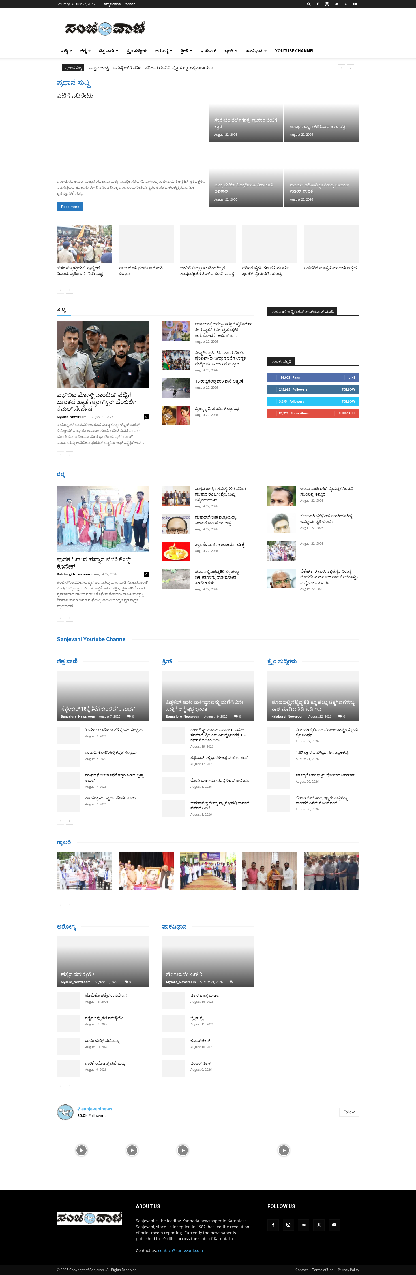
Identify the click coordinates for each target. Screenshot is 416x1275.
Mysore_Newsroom (72, 416)
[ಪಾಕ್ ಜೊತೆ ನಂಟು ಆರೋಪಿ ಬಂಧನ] (146, 244)
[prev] (341, 67)
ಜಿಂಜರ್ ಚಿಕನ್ (200, 1064)
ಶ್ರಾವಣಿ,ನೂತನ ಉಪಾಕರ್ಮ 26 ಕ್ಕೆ (219, 544)
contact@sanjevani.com (180, 1250)
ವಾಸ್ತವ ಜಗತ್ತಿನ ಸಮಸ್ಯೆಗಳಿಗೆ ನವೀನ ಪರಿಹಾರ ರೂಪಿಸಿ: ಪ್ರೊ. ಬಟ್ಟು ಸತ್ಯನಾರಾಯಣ (220, 494)
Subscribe (347, 413)
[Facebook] (317, 4)
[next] (350, 67)
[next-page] (69, 290)
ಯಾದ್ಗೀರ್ (311, 474)
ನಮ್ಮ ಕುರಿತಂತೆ (112, 4)
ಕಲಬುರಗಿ (166, 474)
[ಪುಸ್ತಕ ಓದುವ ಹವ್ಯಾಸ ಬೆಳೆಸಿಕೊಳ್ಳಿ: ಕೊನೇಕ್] (103, 519)
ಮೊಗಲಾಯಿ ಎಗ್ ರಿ (184, 975)
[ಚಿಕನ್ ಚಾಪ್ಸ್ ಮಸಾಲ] (173, 1001)
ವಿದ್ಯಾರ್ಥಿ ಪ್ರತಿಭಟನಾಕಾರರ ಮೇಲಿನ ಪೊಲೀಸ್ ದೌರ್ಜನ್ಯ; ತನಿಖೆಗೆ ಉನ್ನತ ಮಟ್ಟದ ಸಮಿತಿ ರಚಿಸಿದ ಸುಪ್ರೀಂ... (220, 358)
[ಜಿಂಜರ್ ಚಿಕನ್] (173, 1069)
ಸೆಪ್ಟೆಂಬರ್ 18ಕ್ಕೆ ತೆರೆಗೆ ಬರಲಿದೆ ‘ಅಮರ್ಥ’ (98, 709)
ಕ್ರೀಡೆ (184, 50)
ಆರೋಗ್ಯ (161, 50)
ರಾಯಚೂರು (204, 474)
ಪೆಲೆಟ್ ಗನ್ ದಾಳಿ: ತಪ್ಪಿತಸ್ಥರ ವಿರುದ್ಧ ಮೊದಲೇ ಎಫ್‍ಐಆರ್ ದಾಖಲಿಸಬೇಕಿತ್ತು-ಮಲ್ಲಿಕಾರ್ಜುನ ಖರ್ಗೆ (329, 577)
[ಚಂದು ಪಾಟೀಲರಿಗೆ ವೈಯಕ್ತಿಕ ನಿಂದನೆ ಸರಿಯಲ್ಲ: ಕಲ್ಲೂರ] (281, 496)
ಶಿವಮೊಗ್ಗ (268, 474)
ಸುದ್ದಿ (61, 309)
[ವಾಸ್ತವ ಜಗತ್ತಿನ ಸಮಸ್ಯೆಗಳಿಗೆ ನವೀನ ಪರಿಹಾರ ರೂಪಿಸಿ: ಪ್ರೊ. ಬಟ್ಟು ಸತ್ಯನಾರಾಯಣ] (176, 496)
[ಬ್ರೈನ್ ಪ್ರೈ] (173, 1024)
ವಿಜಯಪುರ (290, 474)
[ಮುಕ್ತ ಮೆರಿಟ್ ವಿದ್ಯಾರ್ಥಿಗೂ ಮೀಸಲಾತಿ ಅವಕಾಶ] (246, 174)
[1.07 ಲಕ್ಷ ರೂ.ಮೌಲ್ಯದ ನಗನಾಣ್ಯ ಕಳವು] (278, 758)
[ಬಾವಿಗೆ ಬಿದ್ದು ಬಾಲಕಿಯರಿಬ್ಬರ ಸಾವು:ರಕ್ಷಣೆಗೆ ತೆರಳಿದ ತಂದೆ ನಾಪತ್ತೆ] (208, 244)
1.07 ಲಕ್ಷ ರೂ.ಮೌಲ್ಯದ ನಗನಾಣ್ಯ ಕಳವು (322, 752)
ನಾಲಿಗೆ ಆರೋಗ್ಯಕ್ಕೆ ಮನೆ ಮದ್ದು (105, 1063)
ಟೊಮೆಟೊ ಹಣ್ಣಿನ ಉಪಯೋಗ (106, 995)
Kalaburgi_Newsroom (73, 574)
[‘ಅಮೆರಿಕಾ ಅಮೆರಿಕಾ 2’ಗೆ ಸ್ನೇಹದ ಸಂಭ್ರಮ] (68, 735)
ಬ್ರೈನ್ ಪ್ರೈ (197, 1019)
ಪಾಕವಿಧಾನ (254, 50)
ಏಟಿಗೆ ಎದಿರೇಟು (75, 95)
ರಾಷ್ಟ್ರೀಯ (209, 310)
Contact (301, 1269)
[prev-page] (60, 290)
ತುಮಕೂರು (248, 474)
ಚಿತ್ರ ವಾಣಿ (106, 50)
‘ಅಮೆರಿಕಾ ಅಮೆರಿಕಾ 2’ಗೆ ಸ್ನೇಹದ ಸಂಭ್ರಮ (114, 730)
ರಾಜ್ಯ (226, 310)
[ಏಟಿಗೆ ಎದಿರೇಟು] (132, 137)
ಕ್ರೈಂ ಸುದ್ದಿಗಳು (137, 50)
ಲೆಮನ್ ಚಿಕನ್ (200, 1041)
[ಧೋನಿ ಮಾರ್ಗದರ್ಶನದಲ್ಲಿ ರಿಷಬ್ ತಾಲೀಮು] (173, 785)
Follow (348, 389)
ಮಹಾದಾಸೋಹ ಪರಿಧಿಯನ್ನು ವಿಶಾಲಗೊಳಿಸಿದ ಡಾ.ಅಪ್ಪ (131, 67)
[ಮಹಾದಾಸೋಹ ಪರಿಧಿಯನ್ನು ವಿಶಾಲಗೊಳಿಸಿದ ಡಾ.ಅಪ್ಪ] (176, 524)
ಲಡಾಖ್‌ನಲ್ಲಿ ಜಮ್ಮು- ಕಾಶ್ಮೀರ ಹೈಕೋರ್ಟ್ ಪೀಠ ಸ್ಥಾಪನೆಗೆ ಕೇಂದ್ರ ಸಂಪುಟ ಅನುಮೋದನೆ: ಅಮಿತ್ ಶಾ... (223, 330)
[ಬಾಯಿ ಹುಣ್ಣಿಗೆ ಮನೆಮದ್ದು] (68, 1046)
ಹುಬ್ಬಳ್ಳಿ (148, 474)
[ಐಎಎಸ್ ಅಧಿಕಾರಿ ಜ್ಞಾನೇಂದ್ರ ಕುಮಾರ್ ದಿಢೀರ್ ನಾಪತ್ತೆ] (321, 174)
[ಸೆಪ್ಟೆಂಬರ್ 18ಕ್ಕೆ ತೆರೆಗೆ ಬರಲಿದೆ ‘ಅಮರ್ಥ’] (103, 696)
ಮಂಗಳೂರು (129, 474)
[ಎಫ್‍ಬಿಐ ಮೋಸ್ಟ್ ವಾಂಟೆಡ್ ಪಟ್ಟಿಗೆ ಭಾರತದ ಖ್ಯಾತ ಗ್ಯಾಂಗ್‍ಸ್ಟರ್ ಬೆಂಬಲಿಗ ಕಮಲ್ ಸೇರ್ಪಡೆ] (103, 354)
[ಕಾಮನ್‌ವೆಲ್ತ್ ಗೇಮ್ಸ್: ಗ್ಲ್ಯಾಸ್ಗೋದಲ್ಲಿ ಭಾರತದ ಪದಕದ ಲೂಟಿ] (173, 808)
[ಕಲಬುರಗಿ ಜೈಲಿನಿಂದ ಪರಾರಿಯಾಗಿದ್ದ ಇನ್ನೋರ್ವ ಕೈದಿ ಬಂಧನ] (281, 523)
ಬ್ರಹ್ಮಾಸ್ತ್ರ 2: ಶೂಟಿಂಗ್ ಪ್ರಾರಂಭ (217, 408)
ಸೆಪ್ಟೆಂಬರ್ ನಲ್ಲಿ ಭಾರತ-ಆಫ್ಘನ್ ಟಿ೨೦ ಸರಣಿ (219, 757)
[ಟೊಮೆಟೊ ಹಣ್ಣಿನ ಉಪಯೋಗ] (68, 1000)
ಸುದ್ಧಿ (64, 50)
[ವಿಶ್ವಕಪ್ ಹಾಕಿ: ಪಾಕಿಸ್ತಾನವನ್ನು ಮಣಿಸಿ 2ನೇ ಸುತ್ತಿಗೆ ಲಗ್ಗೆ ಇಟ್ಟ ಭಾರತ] (208, 696)
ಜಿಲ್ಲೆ (83, 50)
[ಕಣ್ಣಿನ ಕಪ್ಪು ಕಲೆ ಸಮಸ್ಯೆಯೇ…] (68, 1023)
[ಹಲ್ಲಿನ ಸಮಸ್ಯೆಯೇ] (103, 961)
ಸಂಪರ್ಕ (130, 4)
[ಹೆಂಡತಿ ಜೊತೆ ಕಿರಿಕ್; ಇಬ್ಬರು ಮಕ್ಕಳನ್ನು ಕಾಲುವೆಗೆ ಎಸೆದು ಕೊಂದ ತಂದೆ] (278, 803)
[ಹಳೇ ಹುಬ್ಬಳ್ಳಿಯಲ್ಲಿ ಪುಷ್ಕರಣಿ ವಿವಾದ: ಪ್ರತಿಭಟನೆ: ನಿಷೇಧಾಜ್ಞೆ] (84, 244)
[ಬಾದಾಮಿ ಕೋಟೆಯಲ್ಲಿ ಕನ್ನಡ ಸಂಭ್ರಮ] (68, 758)
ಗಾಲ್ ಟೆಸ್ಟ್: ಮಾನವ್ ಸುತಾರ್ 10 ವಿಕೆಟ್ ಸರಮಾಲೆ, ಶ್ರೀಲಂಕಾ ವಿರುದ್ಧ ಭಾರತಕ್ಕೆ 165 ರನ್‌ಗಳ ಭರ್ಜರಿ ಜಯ (218, 735)
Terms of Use (322, 1269)
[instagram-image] (81, 1150)
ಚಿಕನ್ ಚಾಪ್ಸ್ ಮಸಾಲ (204, 996)
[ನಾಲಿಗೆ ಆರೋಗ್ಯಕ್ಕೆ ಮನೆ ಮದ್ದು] (68, 1068)
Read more (70, 207)
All (166, 310)
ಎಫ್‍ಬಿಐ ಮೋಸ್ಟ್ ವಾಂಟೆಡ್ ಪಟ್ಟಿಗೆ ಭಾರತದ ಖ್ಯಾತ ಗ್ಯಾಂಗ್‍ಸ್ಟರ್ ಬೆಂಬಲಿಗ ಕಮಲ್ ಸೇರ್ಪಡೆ (97, 401)
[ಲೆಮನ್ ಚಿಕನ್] (173, 1046)
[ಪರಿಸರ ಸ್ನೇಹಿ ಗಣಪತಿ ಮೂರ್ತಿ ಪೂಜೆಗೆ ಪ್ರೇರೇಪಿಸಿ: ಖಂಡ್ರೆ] (269, 244)
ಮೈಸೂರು (226, 474)
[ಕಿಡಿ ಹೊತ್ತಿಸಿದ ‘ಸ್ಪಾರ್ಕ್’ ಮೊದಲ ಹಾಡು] (68, 803)
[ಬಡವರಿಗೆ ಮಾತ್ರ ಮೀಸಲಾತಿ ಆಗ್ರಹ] (331, 244)
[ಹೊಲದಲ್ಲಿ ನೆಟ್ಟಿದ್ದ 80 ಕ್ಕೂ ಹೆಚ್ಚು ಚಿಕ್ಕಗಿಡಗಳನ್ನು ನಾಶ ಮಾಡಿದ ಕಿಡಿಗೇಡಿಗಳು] (176, 579)
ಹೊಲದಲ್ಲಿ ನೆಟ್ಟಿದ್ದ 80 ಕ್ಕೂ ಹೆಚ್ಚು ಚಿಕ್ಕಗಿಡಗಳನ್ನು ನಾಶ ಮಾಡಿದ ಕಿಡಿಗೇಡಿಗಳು (217, 577)
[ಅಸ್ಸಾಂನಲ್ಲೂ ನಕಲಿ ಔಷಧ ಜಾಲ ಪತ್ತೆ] (321, 110)
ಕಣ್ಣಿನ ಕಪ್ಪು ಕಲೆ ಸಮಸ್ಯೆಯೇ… (105, 1018)
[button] (309, 4)
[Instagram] (327, 4)
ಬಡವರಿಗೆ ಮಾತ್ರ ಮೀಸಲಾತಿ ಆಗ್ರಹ (330, 268)
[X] (345, 4)
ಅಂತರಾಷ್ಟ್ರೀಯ (185, 310)
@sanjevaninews (94, 1109)
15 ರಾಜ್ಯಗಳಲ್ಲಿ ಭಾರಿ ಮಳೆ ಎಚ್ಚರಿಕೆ (219, 381)
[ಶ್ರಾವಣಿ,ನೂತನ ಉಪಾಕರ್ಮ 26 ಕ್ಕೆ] (176, 551)
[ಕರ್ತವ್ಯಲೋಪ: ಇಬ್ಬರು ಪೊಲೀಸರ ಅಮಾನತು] (278, 780)
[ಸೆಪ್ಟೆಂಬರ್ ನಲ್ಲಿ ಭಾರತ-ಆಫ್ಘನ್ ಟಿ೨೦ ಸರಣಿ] (173, 763)
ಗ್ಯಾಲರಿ (228, 50)
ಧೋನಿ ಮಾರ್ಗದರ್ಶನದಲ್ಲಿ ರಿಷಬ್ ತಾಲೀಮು (219, 780)
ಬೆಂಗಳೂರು (106, 474)
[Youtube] (355, 4)
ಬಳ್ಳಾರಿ (185, 474)
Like (352, 377)
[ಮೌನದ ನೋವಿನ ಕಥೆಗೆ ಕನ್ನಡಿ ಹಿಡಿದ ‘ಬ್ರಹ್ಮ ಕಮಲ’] (68, 780)
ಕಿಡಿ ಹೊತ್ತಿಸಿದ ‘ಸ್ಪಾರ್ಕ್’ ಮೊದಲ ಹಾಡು (110, 798)
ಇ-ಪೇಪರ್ (208, 50)
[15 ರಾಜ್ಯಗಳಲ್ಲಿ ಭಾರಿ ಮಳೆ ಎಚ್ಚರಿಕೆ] (176, 388)
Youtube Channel (294, 50)
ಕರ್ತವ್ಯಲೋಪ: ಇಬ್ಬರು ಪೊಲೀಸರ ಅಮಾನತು (325, 775)
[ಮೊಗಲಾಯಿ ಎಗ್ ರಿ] (208, 961)
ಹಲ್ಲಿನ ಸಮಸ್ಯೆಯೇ (78, 974)
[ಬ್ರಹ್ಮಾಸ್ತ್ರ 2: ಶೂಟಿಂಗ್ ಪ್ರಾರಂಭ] (176, 415)
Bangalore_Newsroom (78, 716)
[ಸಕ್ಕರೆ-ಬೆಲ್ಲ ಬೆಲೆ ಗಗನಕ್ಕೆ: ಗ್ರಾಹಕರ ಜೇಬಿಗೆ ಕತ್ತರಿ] (246, 110)
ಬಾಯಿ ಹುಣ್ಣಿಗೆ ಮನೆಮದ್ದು (102, 1040)
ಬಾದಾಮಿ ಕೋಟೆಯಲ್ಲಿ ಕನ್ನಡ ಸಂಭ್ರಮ (111, 752)
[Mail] (336, 4)
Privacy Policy (348, 1269)
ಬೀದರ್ (330, 474)
